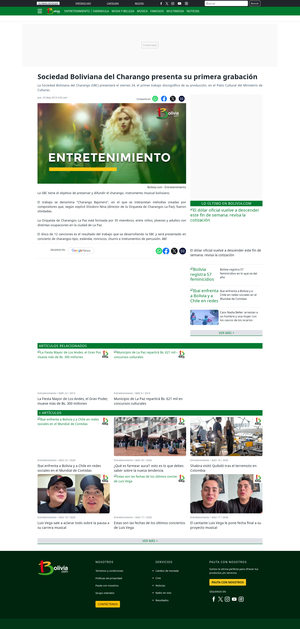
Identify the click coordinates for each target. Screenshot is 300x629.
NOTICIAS (193, 11)
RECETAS (139, 3)
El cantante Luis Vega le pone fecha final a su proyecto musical (225, 525)
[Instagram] (172, 3)
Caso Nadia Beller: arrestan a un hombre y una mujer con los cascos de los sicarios (239, 316)
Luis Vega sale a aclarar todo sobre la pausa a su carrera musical (73, 525)
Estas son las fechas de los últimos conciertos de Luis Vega (149, 525)
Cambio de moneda (167, 570)
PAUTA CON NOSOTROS (228, 582)
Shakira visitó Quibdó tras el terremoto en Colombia (223, 468)
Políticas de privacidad (108, 578)
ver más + (226, 333)
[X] (166, 3)
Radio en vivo (163, 592)
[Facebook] (161, 3)
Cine (158, 578)
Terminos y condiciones (109, 570)
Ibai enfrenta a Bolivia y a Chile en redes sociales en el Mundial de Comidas (238, 295)
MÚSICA (142, 11)
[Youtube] (179, 3)
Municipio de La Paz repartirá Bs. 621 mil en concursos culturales (148, 401)
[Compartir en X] (172, 98)
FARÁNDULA (101, 11)
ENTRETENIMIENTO (77, 11)
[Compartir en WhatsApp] (155, 98)
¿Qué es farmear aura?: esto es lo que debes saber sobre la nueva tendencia (149, 468)
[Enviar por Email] (181, 98)
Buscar (255, 3)
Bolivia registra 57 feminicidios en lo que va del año (238, 273)
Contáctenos (108, 604)
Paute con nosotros (107, 585)
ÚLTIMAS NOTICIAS (48, 3)
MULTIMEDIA (175, 11)
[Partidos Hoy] (186, 3)
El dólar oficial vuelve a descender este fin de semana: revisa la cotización (225, 252)
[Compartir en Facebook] (164, 98)
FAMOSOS (157, 11)
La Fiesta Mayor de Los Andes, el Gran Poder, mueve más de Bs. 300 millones (73, 401)
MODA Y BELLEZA (123, 11)
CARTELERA (113, 3)
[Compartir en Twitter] (174, 251)
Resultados (162, 600)
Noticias (160, 585)
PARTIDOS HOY (83, 3)
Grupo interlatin (104, 593)
